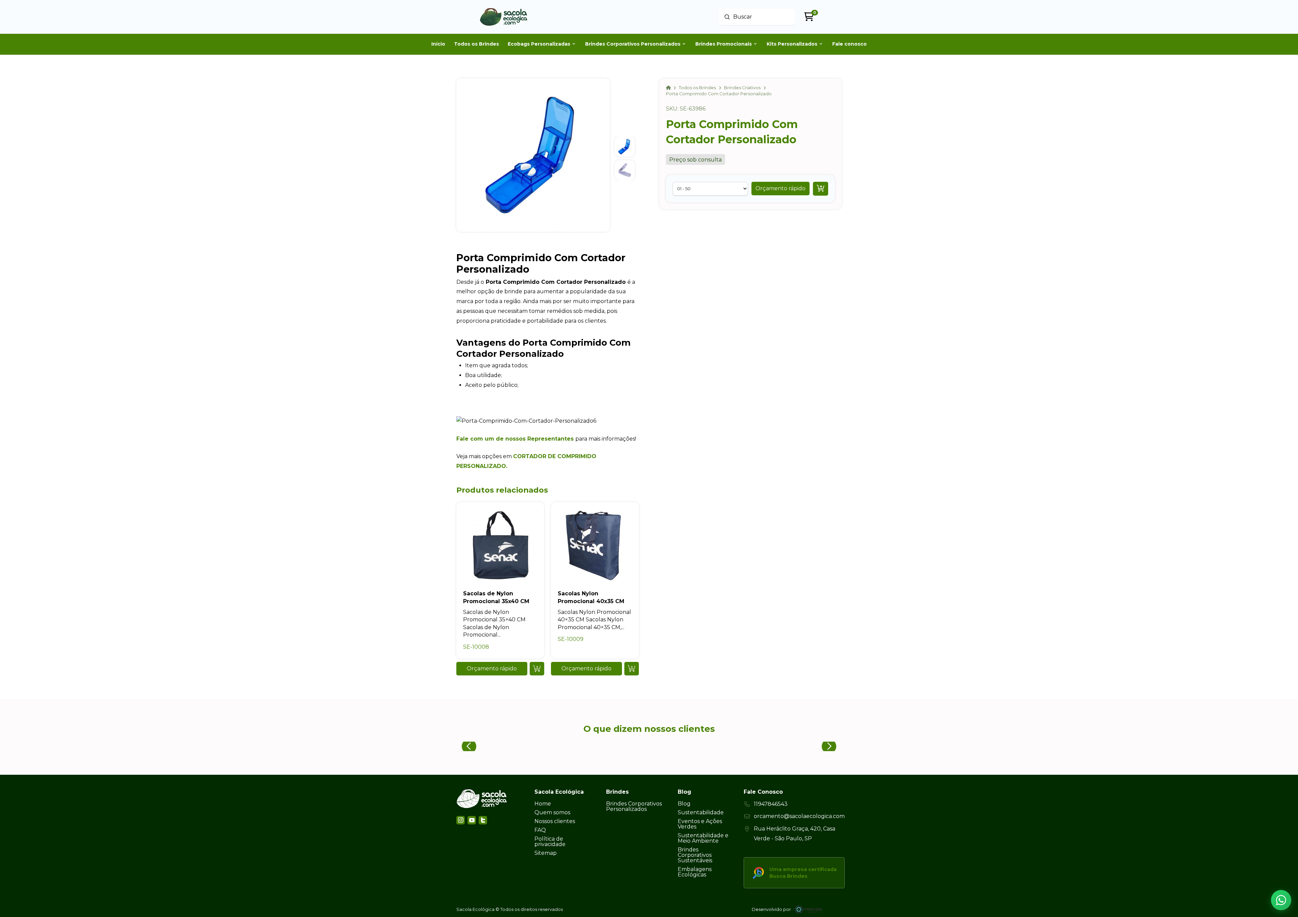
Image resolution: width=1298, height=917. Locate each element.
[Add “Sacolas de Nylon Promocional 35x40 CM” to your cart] (537, 668)
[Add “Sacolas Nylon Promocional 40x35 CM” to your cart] (631, 668)
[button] (780, 188)
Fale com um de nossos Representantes (515, 439)
